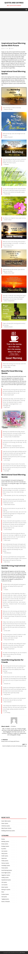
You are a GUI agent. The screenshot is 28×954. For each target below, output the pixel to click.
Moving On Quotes (5, 889)
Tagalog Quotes (5, 899)
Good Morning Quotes (6, 870)
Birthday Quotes (5, 841)
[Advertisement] (14, 26)
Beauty (3, 839)
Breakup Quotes (5, 846)
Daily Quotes (4, 853)
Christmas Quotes (5, 826)
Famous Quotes (5, 863)
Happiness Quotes (5, 875)
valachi (11, 48)
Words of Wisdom (5, 901)
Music (2, 892)
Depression (4, 858)
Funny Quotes (4, 868)
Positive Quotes (5, 894)
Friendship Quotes (5, 865)
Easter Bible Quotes (6, 821)
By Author (3, 848)
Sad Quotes (4, 896)
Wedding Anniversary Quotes (8, 830)
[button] (26, 9)
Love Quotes (4, 884)
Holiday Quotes (5, 877)
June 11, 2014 (5, 48)
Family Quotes (4, 860)
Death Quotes (4, 856)
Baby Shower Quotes (6, 828)
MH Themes (22, 952)
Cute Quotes (4, 851)
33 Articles (13, 726)
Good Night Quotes (6, 872)
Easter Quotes (4, 823)
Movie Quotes (4, 887)
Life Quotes (4, 882)
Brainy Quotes (4, 844)
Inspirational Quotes (6, 880)
